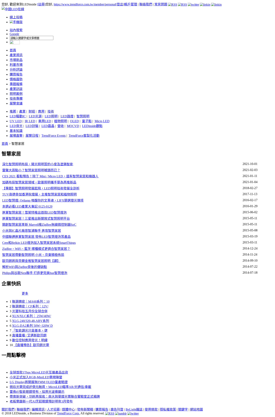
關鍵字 (183, 409)
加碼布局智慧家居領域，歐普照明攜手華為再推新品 (39, 182)
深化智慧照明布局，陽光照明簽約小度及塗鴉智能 (37, 164)
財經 (32, 111)
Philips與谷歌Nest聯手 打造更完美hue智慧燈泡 (34, 273)
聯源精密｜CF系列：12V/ (30, 306)
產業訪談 (16, 89)
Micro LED (102, 121)
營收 (60, 126)
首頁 (13, 50)
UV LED (16, 121)
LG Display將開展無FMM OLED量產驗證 (39, 382)
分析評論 (16, 69)
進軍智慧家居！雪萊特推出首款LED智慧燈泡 (34, 212)
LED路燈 (67, 116)
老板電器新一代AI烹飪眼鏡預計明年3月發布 (41, 401)
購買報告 (16, 74)
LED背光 (16, 126)
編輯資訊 (38, 409)
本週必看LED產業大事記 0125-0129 (27, 206)
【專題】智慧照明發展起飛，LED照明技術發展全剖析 (41, 188)
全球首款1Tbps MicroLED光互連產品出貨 (39, 372)
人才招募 (53, 409)
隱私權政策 (168, 409)
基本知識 (16, 130)
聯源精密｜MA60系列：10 (31, 301)
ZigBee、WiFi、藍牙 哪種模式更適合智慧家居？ (36, 248)
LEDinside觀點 (92, 126)
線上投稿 (16, 17)
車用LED (44, 121)
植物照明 (60, 121)
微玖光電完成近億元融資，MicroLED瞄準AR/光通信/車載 (50, 387)
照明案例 (16, 93)
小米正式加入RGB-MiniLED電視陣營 (36, 377)
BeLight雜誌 (134, 409)
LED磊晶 (47, 126)
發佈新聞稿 (85, 409)
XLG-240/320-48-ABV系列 (30, 321)
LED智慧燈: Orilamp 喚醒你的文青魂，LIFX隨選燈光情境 (43, 200)
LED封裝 (32, 126)
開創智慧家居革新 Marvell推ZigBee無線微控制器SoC (39, 224)
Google (14, 34)
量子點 (87, 121)
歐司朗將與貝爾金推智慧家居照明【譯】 (31, 261)
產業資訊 (16, 55)
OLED (74, 121)
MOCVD (73, 126)
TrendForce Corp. (68, 413)
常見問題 (160, 4)
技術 (51, 111)
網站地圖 (196, 409)
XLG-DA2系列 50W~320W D (32, 325)
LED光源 (35, 116)
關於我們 (8, 409)
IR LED (30, 121)
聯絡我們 (145, 4)
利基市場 (16, 64)
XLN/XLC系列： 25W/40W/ (31, 316)
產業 (22, 111)
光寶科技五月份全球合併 (30, 311)
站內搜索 (16, 30)
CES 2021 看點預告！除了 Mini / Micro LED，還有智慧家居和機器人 (50, 176)
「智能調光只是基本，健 (30, 330)
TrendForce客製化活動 (84, 135)
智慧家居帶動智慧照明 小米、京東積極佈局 (33, 255)
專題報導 (16, 84)
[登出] (120, 4)
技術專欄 (16, 98)
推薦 (13, 111)
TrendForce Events (53, 135)
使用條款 (151, 409)
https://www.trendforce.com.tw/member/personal (85, 4)
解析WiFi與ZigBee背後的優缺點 (24, 267)
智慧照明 (83, 116)
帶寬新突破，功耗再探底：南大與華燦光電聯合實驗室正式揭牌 (55, 396)
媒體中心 (68, 409)
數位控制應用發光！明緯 (30, 340)
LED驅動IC (18, 116)
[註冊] (41, 4)
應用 (41, 111)
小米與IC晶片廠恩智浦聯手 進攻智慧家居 (31, 230)
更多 (25, 293)
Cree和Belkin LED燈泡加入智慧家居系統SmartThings (39, 242)
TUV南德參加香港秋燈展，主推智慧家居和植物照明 (39, 194)
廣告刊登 (117, 409)
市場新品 (16, 60)
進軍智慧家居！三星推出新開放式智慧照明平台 (36, 218)
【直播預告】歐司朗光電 (31, 345)
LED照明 (51, 116)
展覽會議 (16, 103)
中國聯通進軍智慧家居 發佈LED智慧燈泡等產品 (36, 236)
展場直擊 (16, 135)
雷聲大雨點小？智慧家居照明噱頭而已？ (31, 170)
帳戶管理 (130, 4)
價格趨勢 (16, 79)
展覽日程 (32, 135)
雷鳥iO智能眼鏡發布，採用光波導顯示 (37, 391)
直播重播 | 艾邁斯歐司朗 (29, 335)
